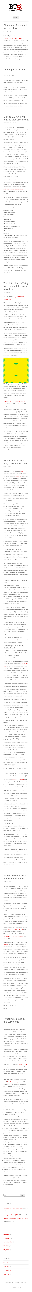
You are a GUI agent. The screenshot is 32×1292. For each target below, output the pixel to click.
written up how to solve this (15, 929)
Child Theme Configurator (14, 1082)
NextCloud (24, 471)
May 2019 (6, 1250)
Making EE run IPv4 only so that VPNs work (15, 1218)
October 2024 (7, 1238)
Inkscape (5, 944)
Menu (17, 18)
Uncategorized (7, 1270)
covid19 (5, 1262)
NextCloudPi (18, 476)
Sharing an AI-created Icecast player (13, 1208)
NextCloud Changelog (18, 779)
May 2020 (6, 1246)
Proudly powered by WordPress (16, 1282)
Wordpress (6, 1274)
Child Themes (23, 1064)
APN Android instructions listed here (13, 189)
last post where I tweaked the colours (13, 936)
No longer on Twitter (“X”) (10, 1215)
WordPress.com (16, 1287)
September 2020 (7, 1242)
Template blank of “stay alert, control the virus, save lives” (15, 286)
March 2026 (6, 1234)
